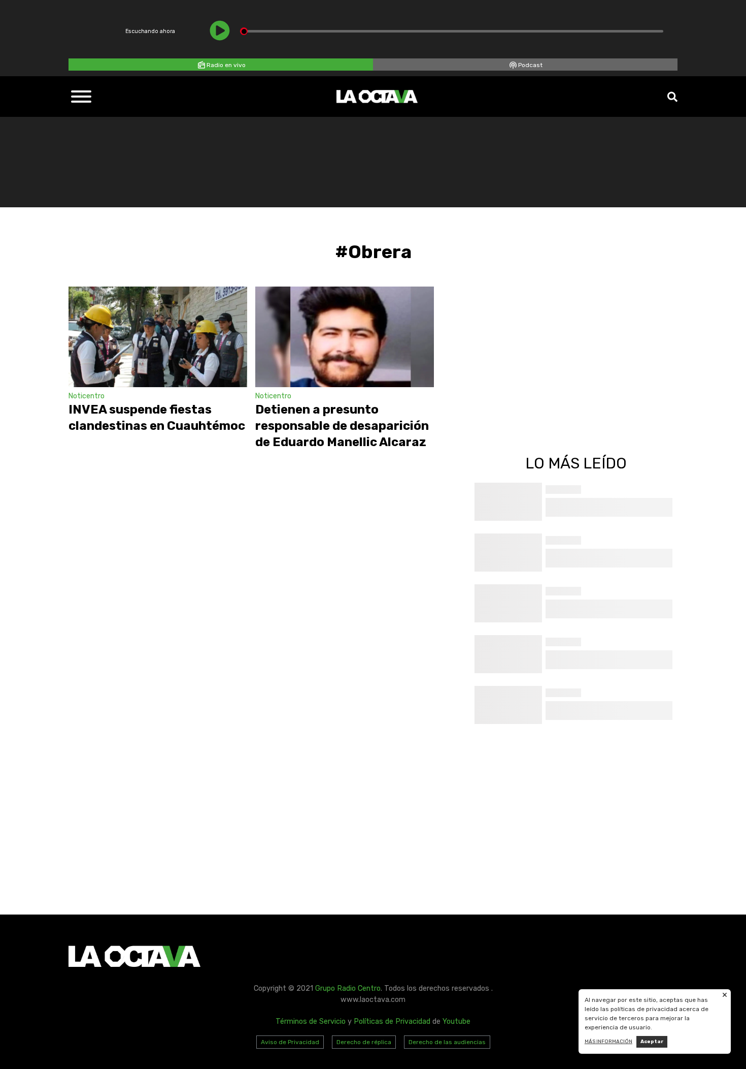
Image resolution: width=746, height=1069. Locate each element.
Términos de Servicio (311, 1021)
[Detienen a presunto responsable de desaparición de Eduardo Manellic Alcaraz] (344, 337)
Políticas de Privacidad (392, 1021)
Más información (608, 1042)
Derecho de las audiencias (447, 1042)
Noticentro (87, 396)
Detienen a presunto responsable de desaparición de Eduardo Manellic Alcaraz (342, 425)
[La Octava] (377, 96)
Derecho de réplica (363, 1042)
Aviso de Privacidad (290, 1042)
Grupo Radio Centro (348, 988)
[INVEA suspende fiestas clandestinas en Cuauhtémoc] (158, 337)
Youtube (456, 1021)
